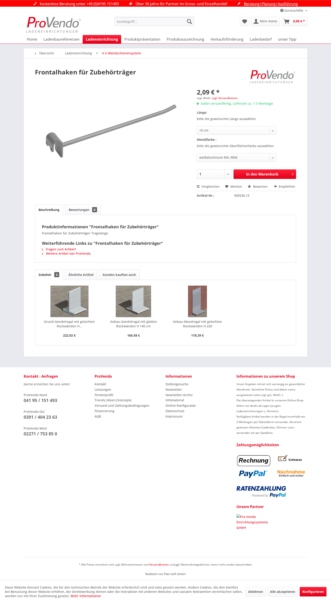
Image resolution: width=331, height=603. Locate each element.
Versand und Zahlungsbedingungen (122, 405)
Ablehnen (255, 591)
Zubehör (48, 275)
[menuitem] (154, 21)
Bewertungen (82, 210)
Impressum (174, 416)
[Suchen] (189, 21)
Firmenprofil (104, 395)
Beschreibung (49, 210)
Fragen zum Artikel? (60, 249)
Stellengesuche (177, 384)
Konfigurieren (313, 591)
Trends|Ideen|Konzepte (113, 400)
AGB (98, 416)
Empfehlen (286, 186)
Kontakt (100, 384)
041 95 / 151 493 (40, 400)
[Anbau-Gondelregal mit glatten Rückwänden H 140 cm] (133, 301)
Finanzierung (104, 411)
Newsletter (174, 389)
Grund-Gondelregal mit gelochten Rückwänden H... (69, 323)
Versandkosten (159, 564)
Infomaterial (175, 400)
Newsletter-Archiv (179, 395)
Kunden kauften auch (119, 275)
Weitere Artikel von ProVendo (68, 253)
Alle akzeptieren (282, 591)
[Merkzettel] (244, 21)
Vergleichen (210, 186)
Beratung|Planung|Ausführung (271, 3)
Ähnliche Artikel (80, 275)
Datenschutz (175, 411)
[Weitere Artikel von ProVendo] (272, 76)
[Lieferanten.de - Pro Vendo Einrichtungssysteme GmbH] (271, 531)
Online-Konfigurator (181, 405)
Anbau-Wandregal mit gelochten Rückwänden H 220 (197, 323)
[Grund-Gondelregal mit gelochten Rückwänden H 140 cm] (69, 301)
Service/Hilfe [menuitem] (293, 10)
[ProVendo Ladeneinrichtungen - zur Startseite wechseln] (53, 25)
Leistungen (103, 389)
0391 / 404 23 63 (40, 417)
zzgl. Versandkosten (225, 98)
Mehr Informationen (85, 596)
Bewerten (260, 186)
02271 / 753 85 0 (40, 434)
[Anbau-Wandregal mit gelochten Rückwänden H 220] (197, 301)
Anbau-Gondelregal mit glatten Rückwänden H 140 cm (133, 323)
